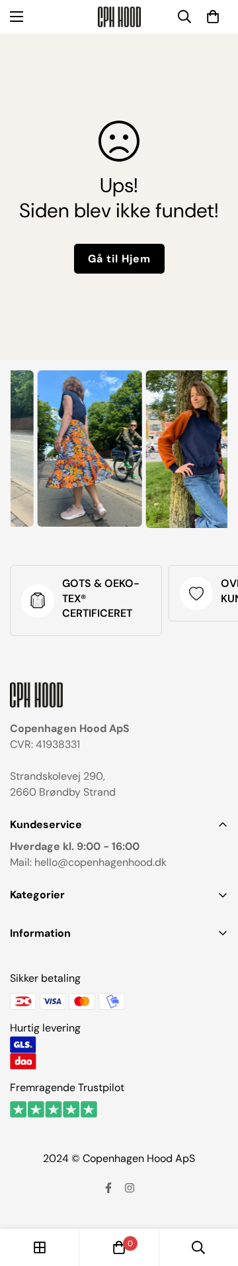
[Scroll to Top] (214, 1196)
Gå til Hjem (119, 259)
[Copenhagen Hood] (119, 17)
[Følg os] (108, 1188)
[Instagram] (129, 1188)
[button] (213, 16)
